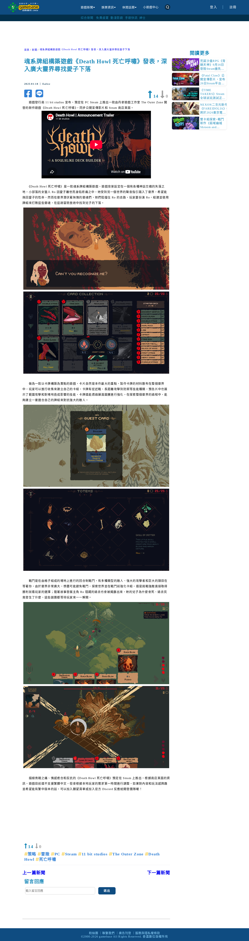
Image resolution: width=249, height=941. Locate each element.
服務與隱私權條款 (147, 933)
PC (58, 854)
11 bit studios (95, 854)
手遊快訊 (131, 17)
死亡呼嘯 (47, 859)
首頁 (27, 50)
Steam (71, 854)
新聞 (34, 50)
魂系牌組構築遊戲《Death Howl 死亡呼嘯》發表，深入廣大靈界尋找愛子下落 (85, 49)
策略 (33, 854)
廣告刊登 (125, 933)
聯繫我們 (108, 933)
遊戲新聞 (87, 7)
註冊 (233, 7)
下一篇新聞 (158, 872)
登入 (213, 7)
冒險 (46, 854)
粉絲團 (93, 933)
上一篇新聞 (34, 872)
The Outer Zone (128, 854)
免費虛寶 (102, 17)
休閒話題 (128, 7)
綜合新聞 (87, 17)
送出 (107, 890)
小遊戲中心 (151, 7)
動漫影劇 (116, 17)
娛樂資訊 (108, 7)
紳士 (142, 17)
